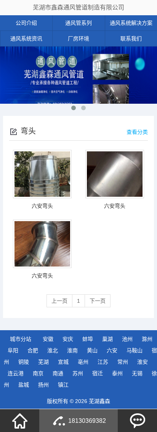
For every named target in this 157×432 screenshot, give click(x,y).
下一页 (98, 301)
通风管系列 (78, 23)
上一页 (59, 301)
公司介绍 (26, 23)
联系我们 (131, 38)
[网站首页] (19, 420)
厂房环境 (78, 38)
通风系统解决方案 (131, 23)
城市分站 (20, 339)
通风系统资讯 (26, 38)
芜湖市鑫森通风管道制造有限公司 (78, 7)
